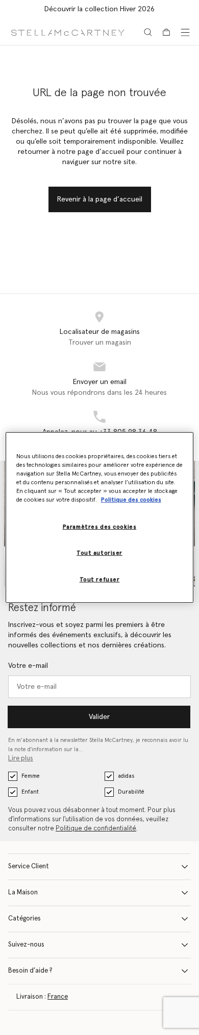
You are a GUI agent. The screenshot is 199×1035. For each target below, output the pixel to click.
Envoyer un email (100, 382)
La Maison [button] (23, 892)
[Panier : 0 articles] (166, 32)
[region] (99, 517)
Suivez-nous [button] (26, 944)
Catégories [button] (24, 918)
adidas (126, 776)
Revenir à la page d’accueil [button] (99, 199)
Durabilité (131, 792)
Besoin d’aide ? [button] (30, 971)
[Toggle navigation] (185, 32)
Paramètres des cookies (100, 527)
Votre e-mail (28, 665)
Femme (30, 776)
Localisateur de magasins (100, 331)
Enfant (30, 792)
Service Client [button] (28, 866)
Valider (99, 717)
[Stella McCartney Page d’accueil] (67, 32)
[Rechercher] (148, 32)
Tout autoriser (99, 553)
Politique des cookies (131, 500)
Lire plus (20, 758)
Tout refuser (100, 579)
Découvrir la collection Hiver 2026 (99, 9)
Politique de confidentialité (96, 828)
